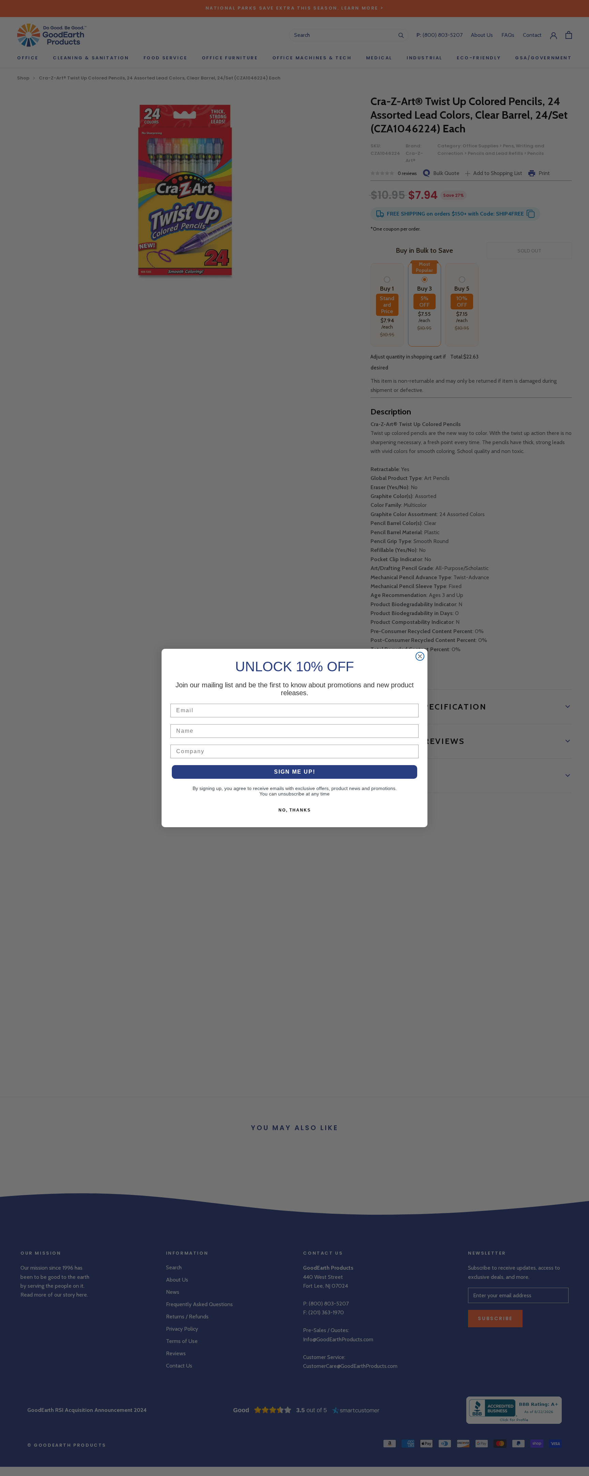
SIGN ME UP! (294, 772)
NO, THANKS (294, 810)
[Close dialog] (420, 656)
